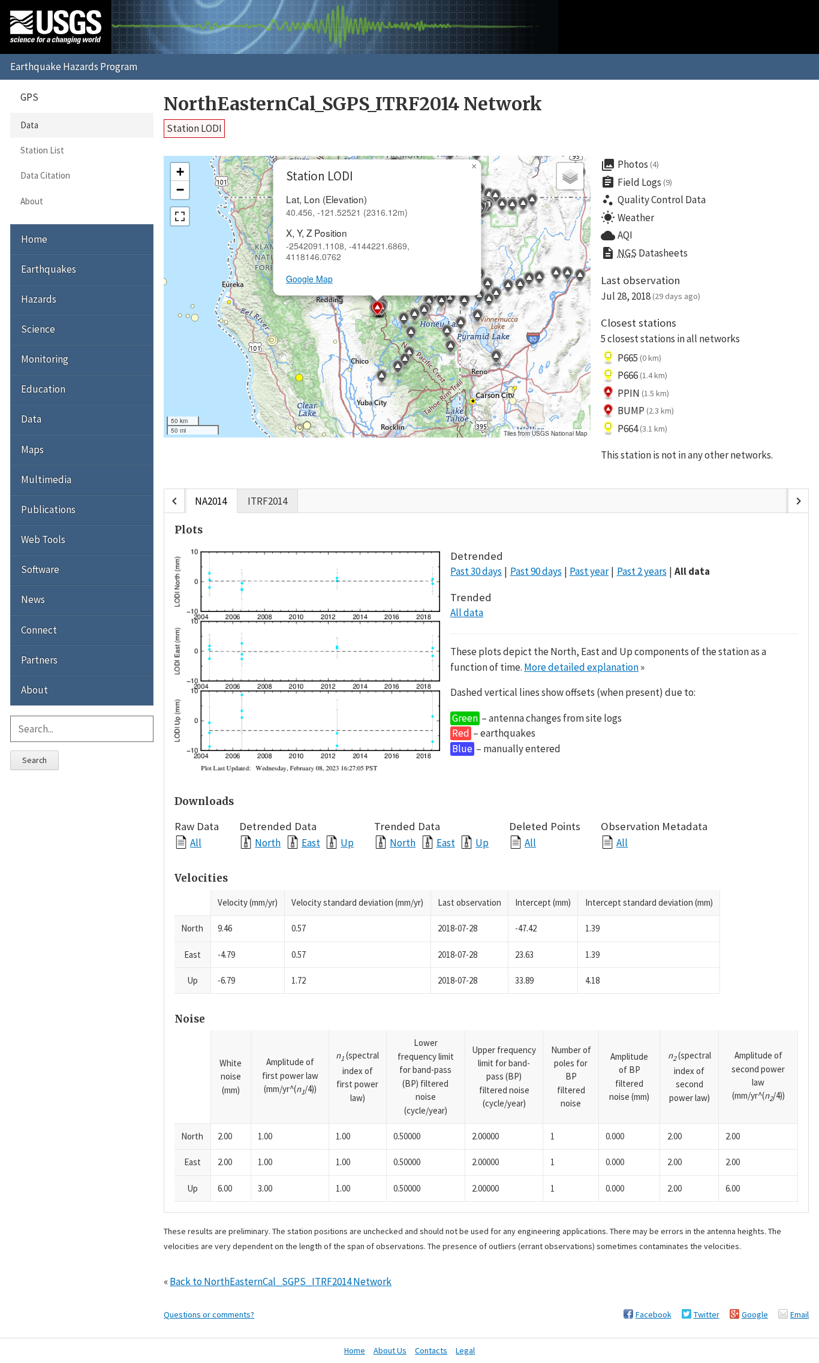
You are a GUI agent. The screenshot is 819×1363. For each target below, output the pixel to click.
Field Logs (637, 182)
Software (40, 569)
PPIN (644, 393)
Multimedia (46, 479)
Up (347, 842)
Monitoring (44, 359)
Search (34, 760)
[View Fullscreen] (180, 216)
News (33, 599)
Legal (465, 1350)
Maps (32, 449)
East (311, 842)
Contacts (431, 1350)
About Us (390, 1350)
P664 (643, 428)
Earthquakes (48, 269)
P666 (643, 375)
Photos (630, 165)
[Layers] (570, 176)
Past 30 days (476, 571)
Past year (589, 571)
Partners (39, 660)
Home (34, 239)
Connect (39, 630)
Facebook (654, 1314)
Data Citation (45, 175)
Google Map (309, 279)
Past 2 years (642, 571)
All (195, 842)
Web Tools (43, 539)
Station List (42, 150)
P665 (640, 357)
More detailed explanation (581, 667)
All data (692, 571)
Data (29, 125)
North (268, 842)
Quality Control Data (653, 200)
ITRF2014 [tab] (267, 501)
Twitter (706, 1314)
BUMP (646, 410)
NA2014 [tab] (211, 501)
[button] (447, 333)
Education (43, 389)
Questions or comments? (209, 1314)
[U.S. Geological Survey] (56, 27)
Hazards (38, 299)
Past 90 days (536, 571)
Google (755, 1314)
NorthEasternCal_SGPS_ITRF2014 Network (353, 104)
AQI (617, 235)
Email (799, 1314)
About (31, 201)
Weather (627, 217)
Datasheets (644, 253)
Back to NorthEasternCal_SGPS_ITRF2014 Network (281, 1281)
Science (38, 329)
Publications (48, 509)
